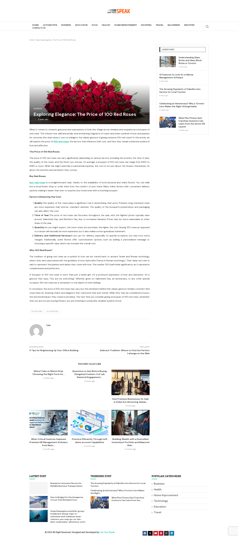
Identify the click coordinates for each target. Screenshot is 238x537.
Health (158, 489)
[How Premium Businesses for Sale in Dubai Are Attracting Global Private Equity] (130, 382)
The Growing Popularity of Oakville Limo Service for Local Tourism (180, 90)
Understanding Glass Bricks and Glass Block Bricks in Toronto (190, 60)
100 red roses (36, 311)
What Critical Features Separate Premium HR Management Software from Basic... (48, 442)
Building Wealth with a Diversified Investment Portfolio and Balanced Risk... (130, 442)
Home (31, 40)
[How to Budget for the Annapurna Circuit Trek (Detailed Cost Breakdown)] (38, 502)
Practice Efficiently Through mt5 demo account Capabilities (89, 441)
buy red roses (52, 311)
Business (159, 483)
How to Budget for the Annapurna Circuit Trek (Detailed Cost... (66, 498)
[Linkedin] (171, 533)
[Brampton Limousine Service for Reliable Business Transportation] (38, 488)
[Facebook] (145, 533)
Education (160, 506)
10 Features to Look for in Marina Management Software (176, 76)
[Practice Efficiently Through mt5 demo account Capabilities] (89, 422)
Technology (161, 501)
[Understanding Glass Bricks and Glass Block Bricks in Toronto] (167, 61)
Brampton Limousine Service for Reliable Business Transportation (66, 484)
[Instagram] (166, 533)
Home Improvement (166, 495)
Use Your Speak (107, 532)
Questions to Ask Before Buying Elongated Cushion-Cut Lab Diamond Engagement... (89, 374)
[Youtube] (155, 533)
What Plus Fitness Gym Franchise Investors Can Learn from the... (128, 499)
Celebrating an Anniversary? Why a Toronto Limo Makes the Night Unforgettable (181, 105)
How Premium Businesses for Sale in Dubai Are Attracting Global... (130, 400)
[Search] (207, 26)
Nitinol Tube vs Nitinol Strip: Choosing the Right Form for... (49, 373)
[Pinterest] (161, 533)
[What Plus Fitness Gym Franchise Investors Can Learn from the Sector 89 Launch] (167, 122)
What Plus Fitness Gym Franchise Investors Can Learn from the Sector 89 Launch (192, 122)
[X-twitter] (150, 533)
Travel (157, 512)
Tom (48, 325)
